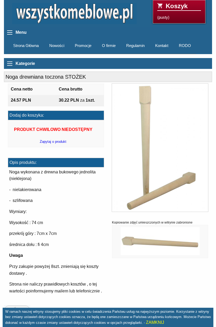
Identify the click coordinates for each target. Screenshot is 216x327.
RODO (185, 46)
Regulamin (135, 46)
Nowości (56, 46)
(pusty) (172, 11)
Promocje (83, 46)
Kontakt (161, 46)
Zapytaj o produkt (53, 142)
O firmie (109, 46)
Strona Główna (26, 46)
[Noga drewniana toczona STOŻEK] (160, 149)
